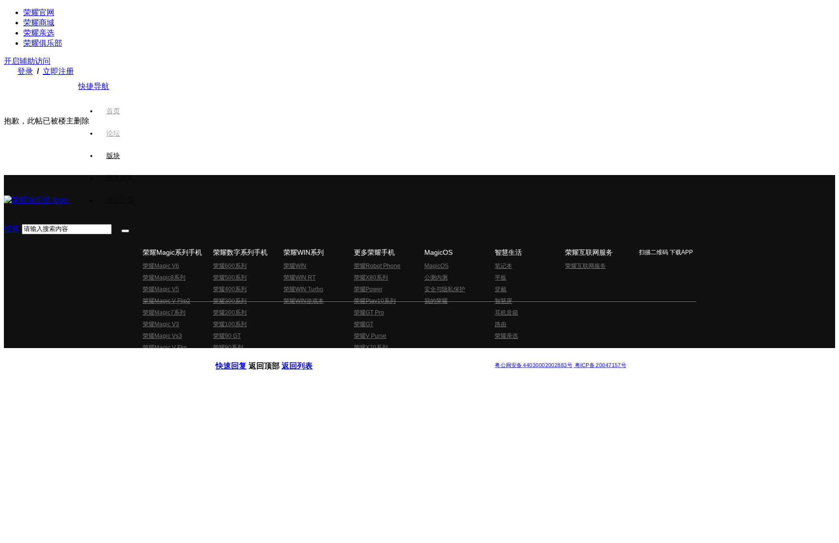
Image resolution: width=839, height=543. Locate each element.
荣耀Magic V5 (161, 289)
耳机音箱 (506, 312)
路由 (500, 324)
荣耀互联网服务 (585, 266)
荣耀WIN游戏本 (304, 301)
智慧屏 (503, 301)
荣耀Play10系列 (375, 301)
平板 (500, 277)
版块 (113, 155)
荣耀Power (368, 289)
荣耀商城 (38, 22)
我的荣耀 (436, 301)
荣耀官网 (38, 12)
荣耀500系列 (230, 277)
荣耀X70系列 (371, 347)
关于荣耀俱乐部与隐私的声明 (306, 357)
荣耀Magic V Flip (165, 347)
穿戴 (500, 289)
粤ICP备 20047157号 (599, 365)
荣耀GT (363, 324)
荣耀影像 (120, 178)
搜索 (11, 229)
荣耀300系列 (230, 301)
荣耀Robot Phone (377, 266)
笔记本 (503, 266)
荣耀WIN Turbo (303, 289)
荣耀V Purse (370, 336)
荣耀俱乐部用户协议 (242, 357)
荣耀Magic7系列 (164, 312)
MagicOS (436, 266)
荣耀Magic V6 (161, 266)
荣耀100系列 (230, 324)
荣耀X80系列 (371, 277)
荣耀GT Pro (369, 312)
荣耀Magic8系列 (164, 277)
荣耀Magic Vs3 (162, 336)
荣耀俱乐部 (42, 43)
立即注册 (58, 71)
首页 (113, 111)
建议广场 (120, 200)
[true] (125, 230)
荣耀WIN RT (300, 277)
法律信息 (387, 357)
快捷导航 (93, 86)
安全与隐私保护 (444, 289)
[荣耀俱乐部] (36, 200)
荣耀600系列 (230, 266)
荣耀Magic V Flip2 (166, 301)
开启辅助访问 (27, 61)
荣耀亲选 (38, 33)
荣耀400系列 (230, 289)
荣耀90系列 (228, 347)
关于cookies (360, 357)
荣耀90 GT (227, 336)
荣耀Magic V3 (161, 324)
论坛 (113, 133)
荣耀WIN (295, 266)
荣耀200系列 (230, 312)
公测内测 (436, 277)
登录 (25, 71)
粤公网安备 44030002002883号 (533, 365)
